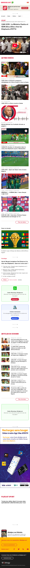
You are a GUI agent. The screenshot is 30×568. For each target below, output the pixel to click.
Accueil (3, 16)
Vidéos (14, 16)
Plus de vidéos (22, 222)
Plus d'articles (22, 399)
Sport (19, 16)
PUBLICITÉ (14, 13)
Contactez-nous (7, 558)
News (8, 16)
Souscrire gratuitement (9, 544)
